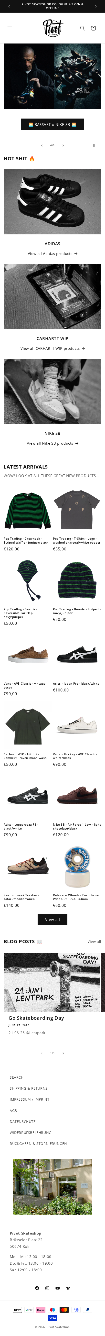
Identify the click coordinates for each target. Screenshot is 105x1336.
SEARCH (17, 1077)
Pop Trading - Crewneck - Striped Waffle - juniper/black (26, 540)
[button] (9, 28)
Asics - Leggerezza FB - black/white (21, 826)
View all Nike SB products (50, 443)
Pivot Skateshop (58, 1327)
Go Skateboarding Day (36, 1018)
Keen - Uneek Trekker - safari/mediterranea (21, 897)
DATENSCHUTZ (23, 1121)
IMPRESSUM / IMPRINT (29, 1099)
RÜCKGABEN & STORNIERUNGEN (38, 1143)
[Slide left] (41, 1053)
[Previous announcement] (9, 6)
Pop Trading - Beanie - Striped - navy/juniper (77, 611)
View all (52, 919)
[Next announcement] (96, 6)
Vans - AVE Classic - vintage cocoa (25, 685)
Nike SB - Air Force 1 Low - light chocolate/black (77, 826)
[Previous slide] (41, 145)
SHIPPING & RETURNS (29, 1088)
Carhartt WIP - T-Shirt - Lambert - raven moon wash (25, 756)
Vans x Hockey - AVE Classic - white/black (75, 756)
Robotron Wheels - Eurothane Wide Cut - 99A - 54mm (76, 897)
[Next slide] (63, 145)
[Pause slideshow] (96, 145)
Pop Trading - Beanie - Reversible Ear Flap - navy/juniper (20, 613)
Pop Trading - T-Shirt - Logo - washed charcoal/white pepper (77, 540)
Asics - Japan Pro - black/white (76, 684)
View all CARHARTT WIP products (50, 348)
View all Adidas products (50, 253)
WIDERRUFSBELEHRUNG (31, 1132)
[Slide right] (63, 1053)
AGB (13, 1110)
